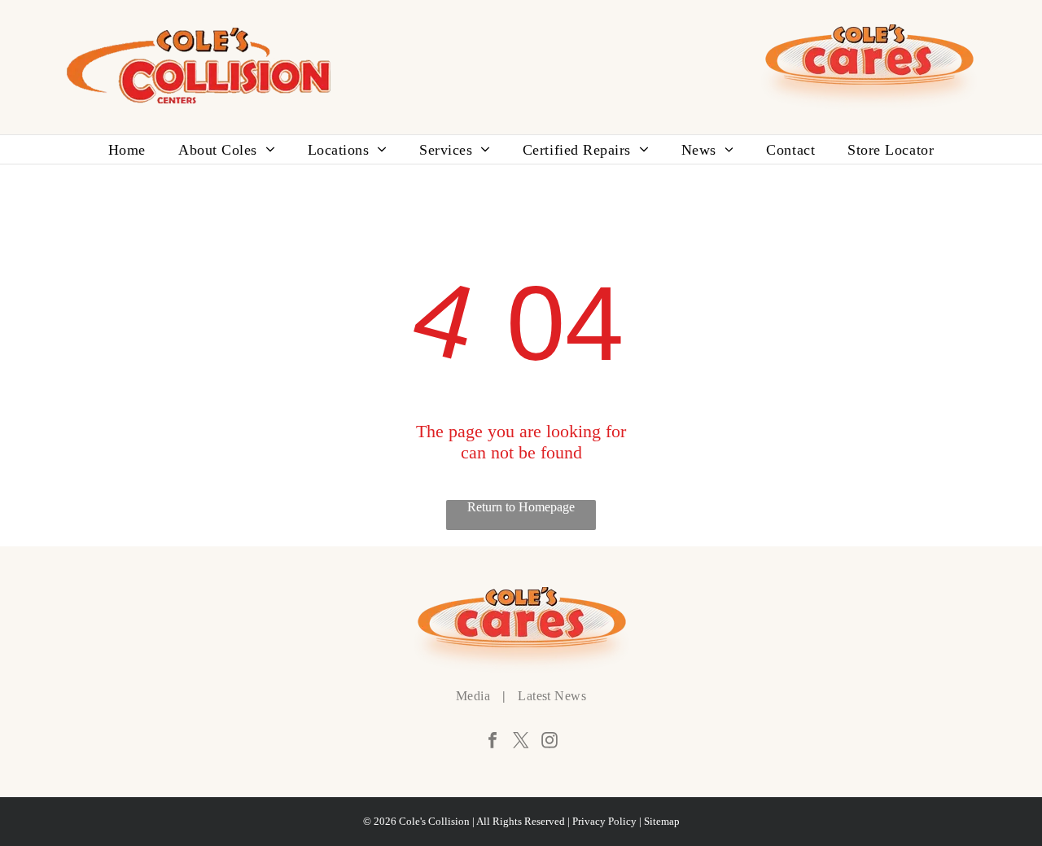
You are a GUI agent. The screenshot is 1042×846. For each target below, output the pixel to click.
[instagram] (549, 742)
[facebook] (492, 742)
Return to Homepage (521, 506)
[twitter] (521, 742)
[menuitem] (127, 149)
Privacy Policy (604, 821)
